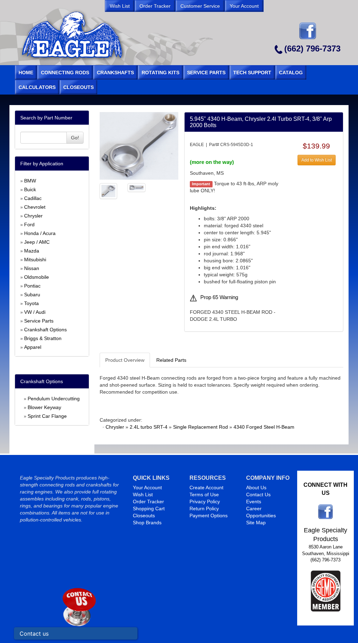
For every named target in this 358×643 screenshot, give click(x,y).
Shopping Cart (149, 508)
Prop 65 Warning (219, 297)
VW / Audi (34, 312)
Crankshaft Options (45, 329)
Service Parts (38, 321)
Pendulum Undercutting (54, 398)
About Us (256, 487)
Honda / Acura (40, 233)
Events (253, 501)
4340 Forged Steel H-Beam (264, 427)
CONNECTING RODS (65, 72)
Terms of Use (204, 494)
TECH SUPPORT (252, 72)
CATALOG (291, 72)
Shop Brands (147, 522)
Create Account (206, 487)
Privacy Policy (204, 501)
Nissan (31, 268)
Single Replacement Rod (200, 427)
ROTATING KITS (160, 72)
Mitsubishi (35, 259)
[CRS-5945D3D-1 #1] (139, 145)
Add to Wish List (316, 160)
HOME (26, 72)
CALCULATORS (37, 87)
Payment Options (208, 515)
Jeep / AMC (37, 242)
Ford (29, 224)
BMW (30, 181)
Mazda (31, 251)
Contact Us (258, 494)
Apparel (32, 347)
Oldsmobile (36, 277)
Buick (30, 189)
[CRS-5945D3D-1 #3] (136, 187)
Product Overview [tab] (124, 360)
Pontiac (32, 286)
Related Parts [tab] (171, 360)
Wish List (143, 494)
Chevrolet (34, 207)
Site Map (256, 522)
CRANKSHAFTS (115, 72)
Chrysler (33, 216)
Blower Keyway (44, 407)
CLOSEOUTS (78, 87)
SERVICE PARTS (206, 72)
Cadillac (33, 198)
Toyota (31, 303)
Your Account (147, 487)
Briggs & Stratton (43, 338)
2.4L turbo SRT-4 (148, 427)
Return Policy (204, 508)
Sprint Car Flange (47, 416)
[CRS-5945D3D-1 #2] (108, 190)
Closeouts (144, 515)
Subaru (32, 294)
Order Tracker (148, 501)
